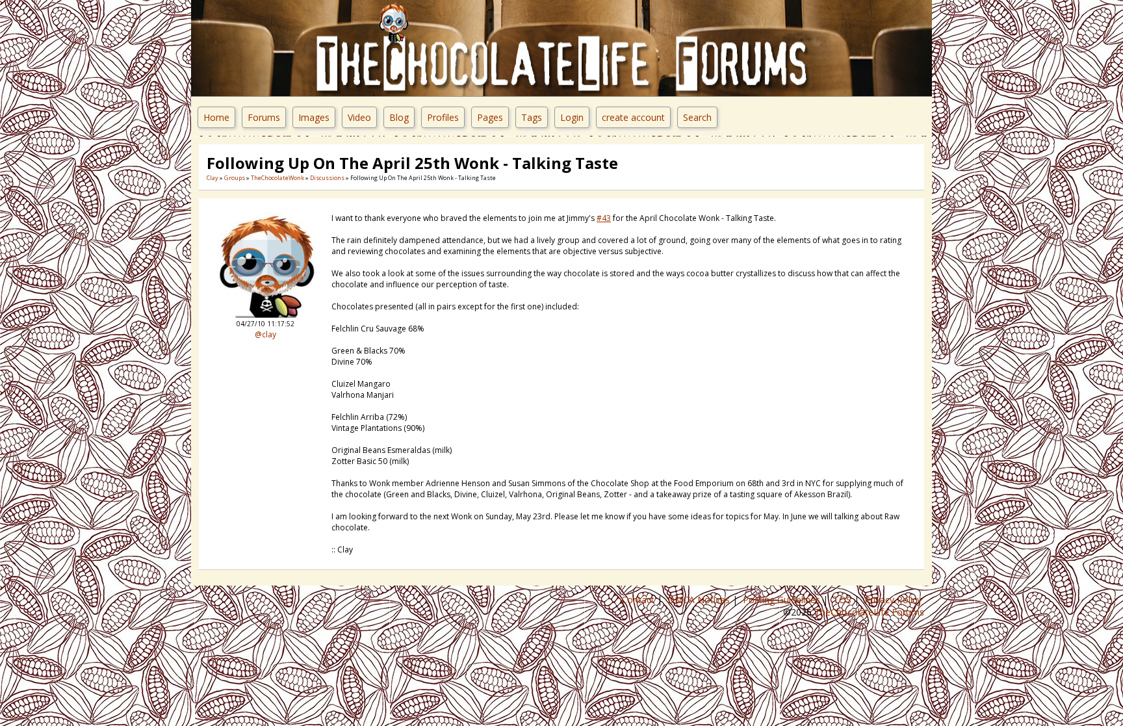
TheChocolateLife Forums (869, 612)
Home (216, 117)
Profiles (443, 117)
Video (359, 117)
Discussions (327, 178)
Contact (639, 599)
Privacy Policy (894, 599)
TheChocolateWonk (277, 178)
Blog (399, 117)
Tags (531, 117)
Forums (264, 117)
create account (633, 117)
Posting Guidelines (783, 599)
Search (697, 117)
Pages (490, 117)
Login (572, 117)
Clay (212, 178)
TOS (843, 599)
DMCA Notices (699, 599)
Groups (234, 178)
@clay (265, 334)
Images (313, 117)
